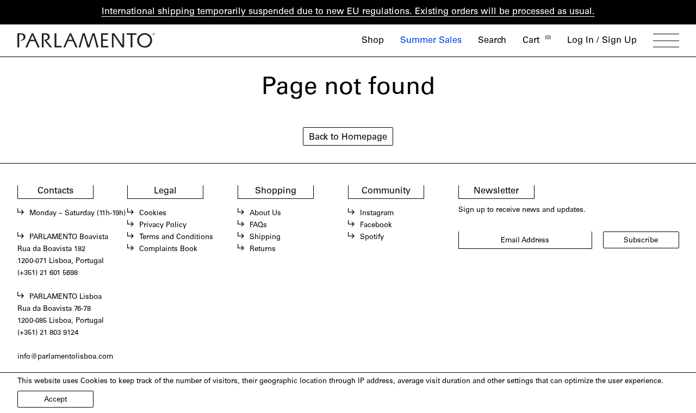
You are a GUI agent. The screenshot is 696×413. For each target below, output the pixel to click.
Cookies (152, 213)
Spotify (372, 237)
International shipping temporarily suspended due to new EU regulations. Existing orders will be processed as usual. (348, 12)
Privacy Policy (163, 225)
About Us (265, 213)
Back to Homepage (348, 137)
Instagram (377, 213)
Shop (373, 40)
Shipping (265, 237)
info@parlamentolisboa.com (65, 357)
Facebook (376, 225)
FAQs (258, 225)
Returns (263, 249)
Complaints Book (168, 249)
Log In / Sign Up (602, 40)
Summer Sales (431, 40)
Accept (55, 400)
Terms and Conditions (176, 237)
